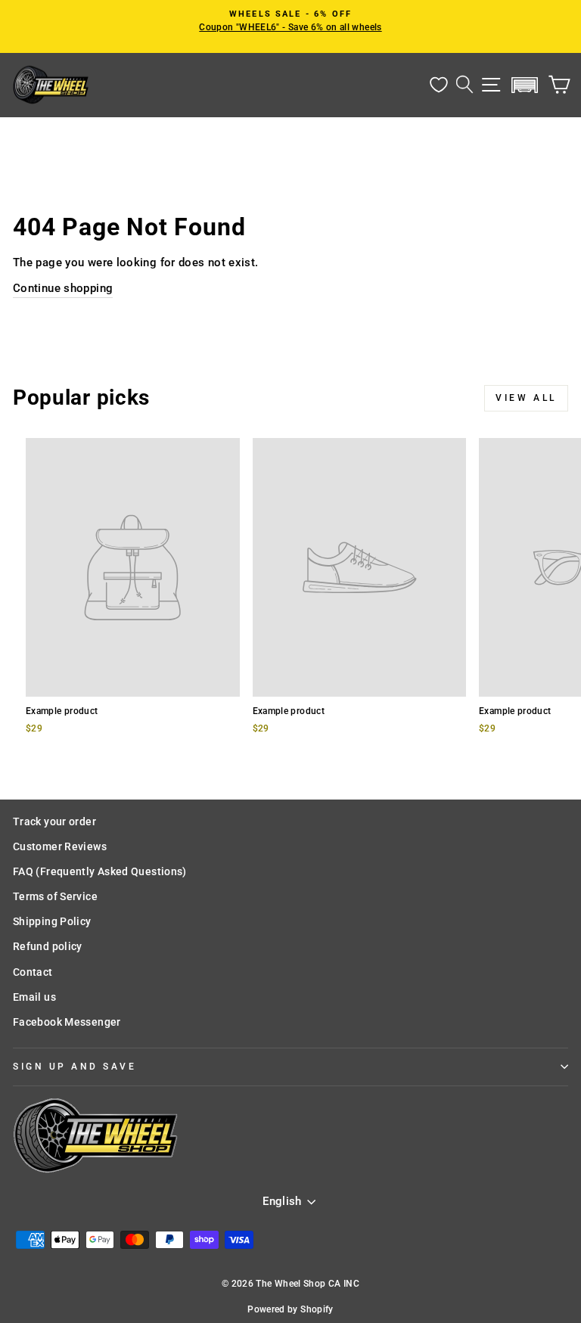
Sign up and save (75, 1066)
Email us (34, 997)
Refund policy (47, 946)
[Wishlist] (439, 85)
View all (526, 398)
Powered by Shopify (290, 1309)
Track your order (54, 821)
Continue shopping (63, 288)
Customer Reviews (60, 846)
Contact (33, 972)
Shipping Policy (52, 921)
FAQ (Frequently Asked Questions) (100, 871)
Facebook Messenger (67, 1022)
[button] (525, 85)
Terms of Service (55, 896)
